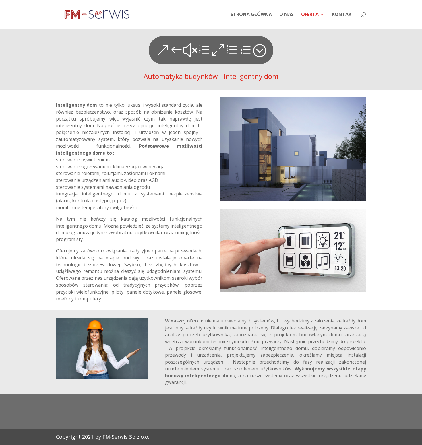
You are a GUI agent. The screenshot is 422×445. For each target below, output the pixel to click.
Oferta (310, 15)
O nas (286, 15)
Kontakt (343, 15)
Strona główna (251, 15)
